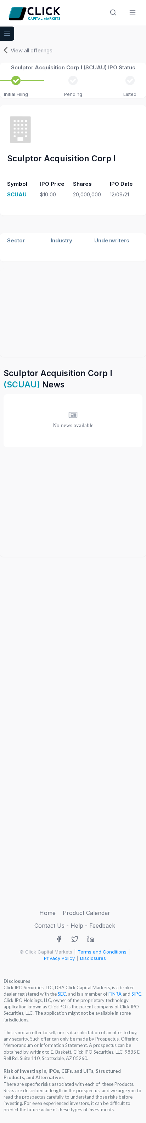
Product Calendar (86, 913)
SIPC (136, 994)
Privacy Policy (59, 958)
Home (47, 913)
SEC (62, 994)
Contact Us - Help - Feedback (74, 925)
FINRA (115, 994)
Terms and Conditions (102, 952)
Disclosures (93, 958)
